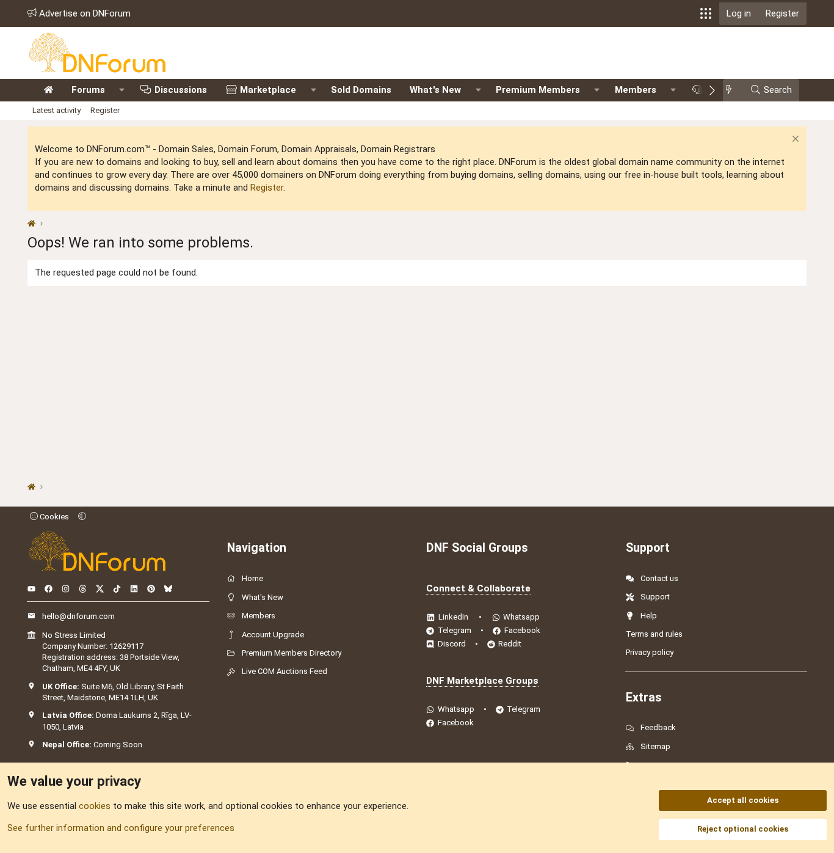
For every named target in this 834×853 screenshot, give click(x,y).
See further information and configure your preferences (120, 827)
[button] (706, 13)
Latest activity (56, 110)
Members (635, 89)
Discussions (180, 89)
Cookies (53, 516)
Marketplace (268, 89)
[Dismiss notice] (794, 140)
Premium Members (538, 89)
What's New (435, 89)
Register (105, 110)
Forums (88, 89)
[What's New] (732, 90)
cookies (95, 805)
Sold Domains (361, 89)
